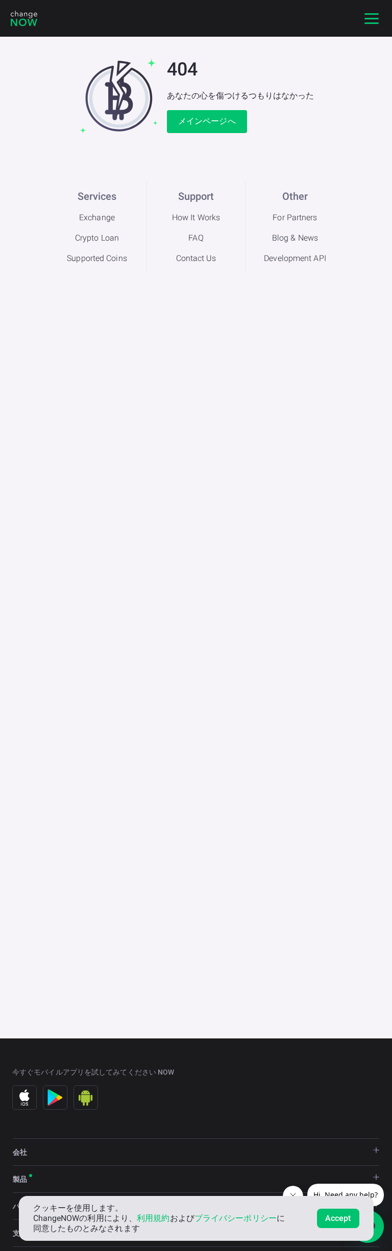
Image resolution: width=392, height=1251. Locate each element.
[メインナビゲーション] (371, 18)
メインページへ (207, 121)
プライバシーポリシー (235, 1218)
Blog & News (295, 238)
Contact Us (196, 258)
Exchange (97, 217)
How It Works (196, 217)
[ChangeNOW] (24, 18)
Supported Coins (97, 258)
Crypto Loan (97, 238)
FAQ (195, 238)
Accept (338, 1218)
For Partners (295, 217)
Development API (295, 258)
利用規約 (153, 1218)
